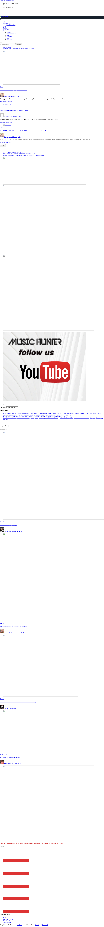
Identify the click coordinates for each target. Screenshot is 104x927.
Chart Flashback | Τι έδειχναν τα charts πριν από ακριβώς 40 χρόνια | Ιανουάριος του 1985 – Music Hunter (30, 418)
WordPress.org (7, 922)
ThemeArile (45, 925)
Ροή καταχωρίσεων (8, 919)
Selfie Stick (9, 39)
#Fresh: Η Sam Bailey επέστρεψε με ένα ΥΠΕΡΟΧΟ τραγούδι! (14, 110)
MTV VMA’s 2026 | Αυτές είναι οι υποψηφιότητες (11, 757)
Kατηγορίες (3, 407)
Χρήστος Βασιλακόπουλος (11, 632)
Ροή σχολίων (6, 920)
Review (5, 28)
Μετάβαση (3, 145)
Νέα (4, 22)
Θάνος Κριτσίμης (8, 763)
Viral (7, 38)
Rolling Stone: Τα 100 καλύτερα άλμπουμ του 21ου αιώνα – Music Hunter (22, 416)
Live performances (11, 33)
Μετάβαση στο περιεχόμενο (7, 0)
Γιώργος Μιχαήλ (8, 96)
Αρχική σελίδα (7, 47)
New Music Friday (11, 25)
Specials (5, 30)
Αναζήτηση (18, 44)
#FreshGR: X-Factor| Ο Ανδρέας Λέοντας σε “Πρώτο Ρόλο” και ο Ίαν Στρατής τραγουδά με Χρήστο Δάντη (24, 130)
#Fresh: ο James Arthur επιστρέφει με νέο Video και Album (18, 48)
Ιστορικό (2, 426)
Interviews (9, 36)
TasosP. (6, 708)
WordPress (19, 925)
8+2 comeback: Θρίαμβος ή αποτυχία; (13, 152)
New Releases (7, 23)
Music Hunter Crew (9, 116)
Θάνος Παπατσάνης (9, 531)
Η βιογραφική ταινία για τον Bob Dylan (54, 416)
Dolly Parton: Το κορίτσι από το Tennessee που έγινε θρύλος (19, 153)
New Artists (6, 29)
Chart (7, 35)
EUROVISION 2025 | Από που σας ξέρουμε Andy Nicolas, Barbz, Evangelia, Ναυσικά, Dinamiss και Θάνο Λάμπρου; (40, 415)
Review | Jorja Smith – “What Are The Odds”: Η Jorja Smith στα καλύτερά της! (23, 155)
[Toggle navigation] (0, 19)
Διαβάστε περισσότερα (6, 101)
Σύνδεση (5, 917)
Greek (4, 26)
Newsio (37, 925)
